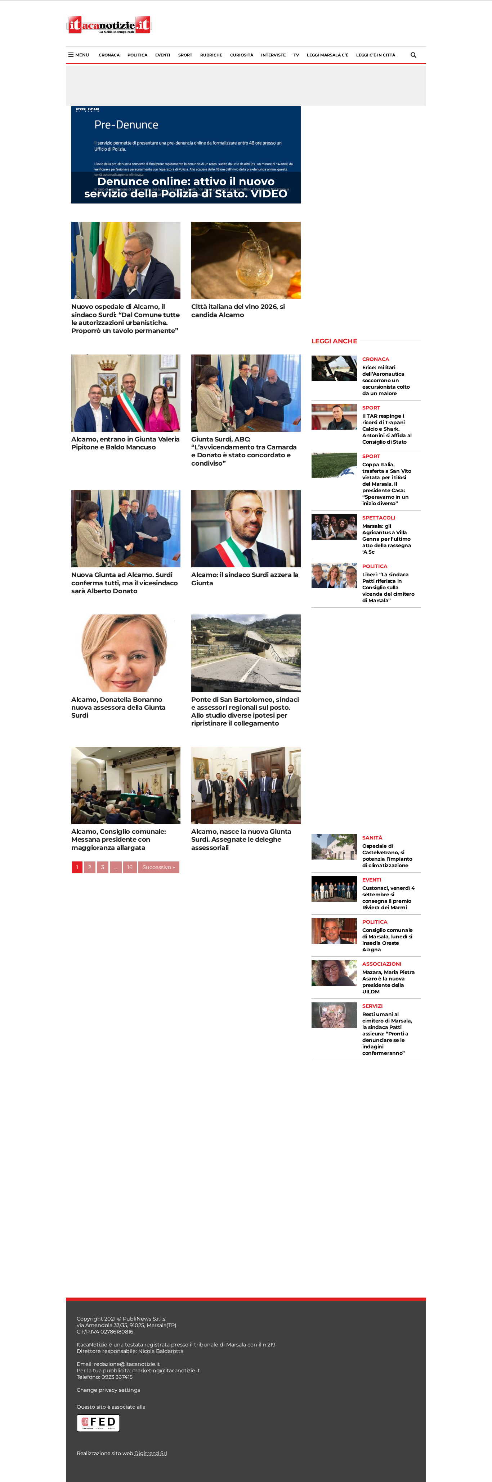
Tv (296, 55)
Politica (137, 55)
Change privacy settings (108, 1390)
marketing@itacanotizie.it (166, 1370)
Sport (185, 55)
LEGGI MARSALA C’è (327, 55)
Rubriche (211, 55)
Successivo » (159, 867)
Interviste (273, 55)
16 (130, 867)
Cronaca (109, 55)
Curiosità (241, 55)
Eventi (162, 55)
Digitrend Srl (150, 1453)
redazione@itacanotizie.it (127, 1364)
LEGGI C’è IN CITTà (375, 55)
